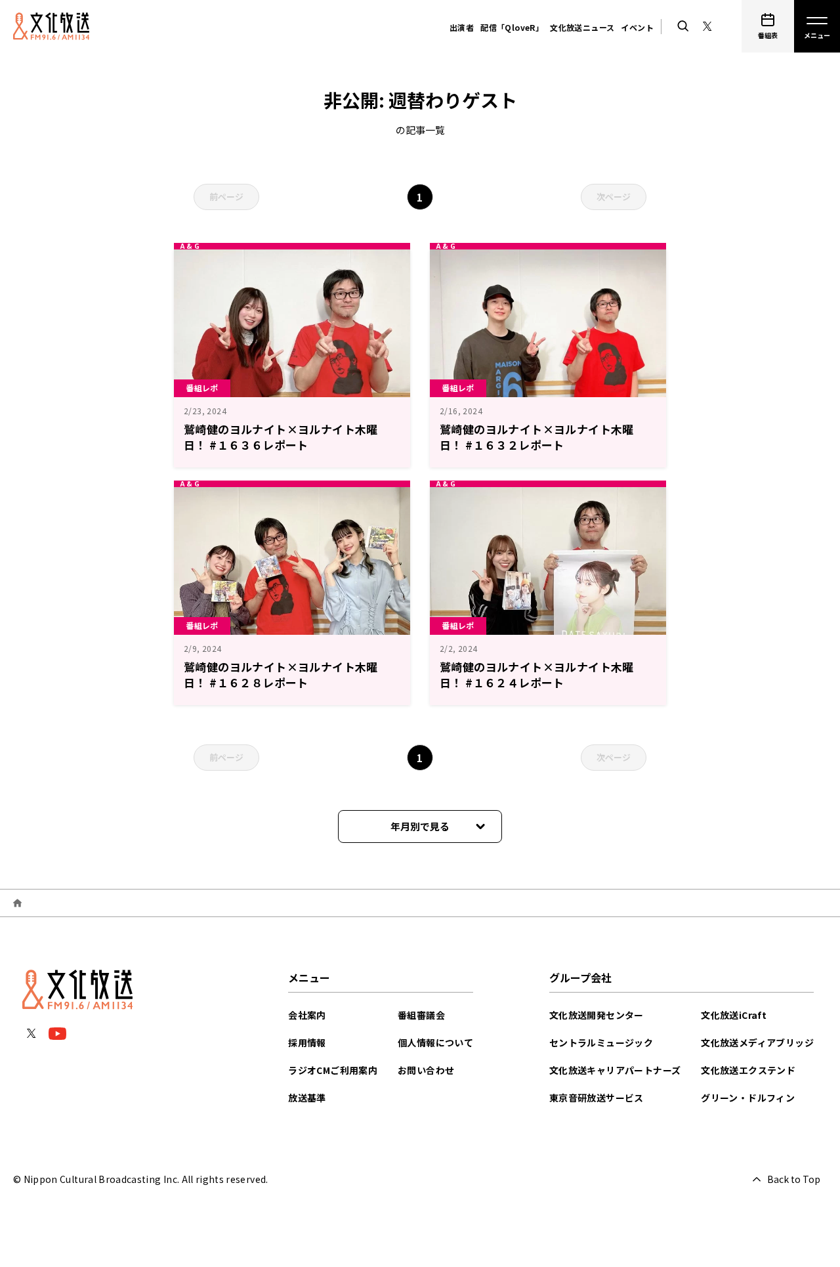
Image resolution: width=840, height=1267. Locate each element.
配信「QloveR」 (511, 27)
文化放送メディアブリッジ (757, 1042)
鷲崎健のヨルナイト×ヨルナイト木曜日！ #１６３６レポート (281, 437)
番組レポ (202, 387)
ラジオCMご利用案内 (332, 1070)
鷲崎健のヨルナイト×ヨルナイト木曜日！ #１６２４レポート (537, 674)
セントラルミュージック (601, 1042)
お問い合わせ (426, 1070)
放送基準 (307, 1097)
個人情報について (435, 1042)
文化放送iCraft (733, 1014)
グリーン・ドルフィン (748, 1097)
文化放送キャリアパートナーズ (615, 1070)
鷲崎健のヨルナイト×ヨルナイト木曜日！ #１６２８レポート (281, 674)
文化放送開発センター (596, 1014)
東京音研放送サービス (596, 1097)
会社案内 (307, 1014)
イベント (637, 27)
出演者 (462, 27)
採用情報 (307, 1042)
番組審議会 (421, 1014)
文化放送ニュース (582, 27)
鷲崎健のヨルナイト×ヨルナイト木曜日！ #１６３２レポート (537, 437)
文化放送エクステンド (748, 1070)
